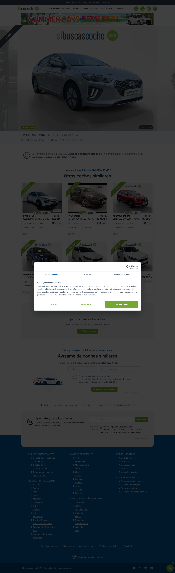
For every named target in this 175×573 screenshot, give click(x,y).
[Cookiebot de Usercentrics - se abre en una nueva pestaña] (128, 267)
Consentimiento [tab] (51, 275)
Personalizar (86, 304)
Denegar (53, 304)
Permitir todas (122, 304)
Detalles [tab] (87, 275)
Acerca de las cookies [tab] (123, 275)
